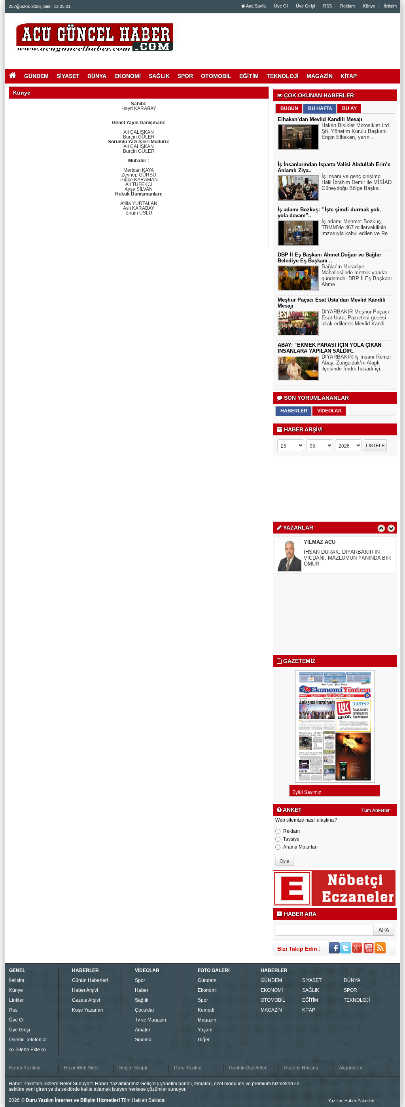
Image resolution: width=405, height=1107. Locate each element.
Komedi (206, 1010)
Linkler (16, 1000)
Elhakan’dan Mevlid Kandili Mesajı (320, 119)
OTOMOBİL (273, 1000)
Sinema (143, 1039)
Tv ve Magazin (150, 1020)
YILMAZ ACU (319, 542)
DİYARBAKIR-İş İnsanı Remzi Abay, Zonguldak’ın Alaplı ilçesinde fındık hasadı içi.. (356, 363)
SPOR (350, 990)
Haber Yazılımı (24, 1068)
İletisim (390, 6)
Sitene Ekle (27, 1049)
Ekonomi (207, 990)
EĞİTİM (310, 1000)
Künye (369, 6)
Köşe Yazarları (87, 1010)
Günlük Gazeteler (248, 1068)
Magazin (207, 1020)
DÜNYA (352, 980)
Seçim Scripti (133, 1068)
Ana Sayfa (255, 6)
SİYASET (312, 980)
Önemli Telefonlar (28, 1039)
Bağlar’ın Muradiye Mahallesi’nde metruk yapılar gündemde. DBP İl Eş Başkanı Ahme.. (357, 275)
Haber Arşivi (85, 990)
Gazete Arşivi (86, 1000)
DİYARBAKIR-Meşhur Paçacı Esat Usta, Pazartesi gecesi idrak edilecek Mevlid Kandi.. (355, 318)
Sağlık (141, 1000)
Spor (140, 980)
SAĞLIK (310, 990)
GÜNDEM (271, 980)
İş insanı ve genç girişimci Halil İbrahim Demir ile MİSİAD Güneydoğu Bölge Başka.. (357, 182)
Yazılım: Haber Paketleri (351, 1100)
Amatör (142, 1030)
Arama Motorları (300, 847)
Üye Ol (281, 6)
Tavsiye (291, 839)
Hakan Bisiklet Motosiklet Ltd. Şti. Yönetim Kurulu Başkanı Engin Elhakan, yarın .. (356, 131)
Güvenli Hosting (301, 1068)
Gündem (207, 980)
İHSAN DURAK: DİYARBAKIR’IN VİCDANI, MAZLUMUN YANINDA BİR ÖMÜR (347, 558)
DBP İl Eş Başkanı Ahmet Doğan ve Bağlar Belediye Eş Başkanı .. (329, 258)
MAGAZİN (271, 1010)
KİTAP (308, 1010)
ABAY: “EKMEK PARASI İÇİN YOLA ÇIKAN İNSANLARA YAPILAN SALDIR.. (329, 348)
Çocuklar (144, 1010)
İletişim (16, 980)
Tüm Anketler (375, 810)
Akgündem (350, 1068)
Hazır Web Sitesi (82, 1068)
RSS (327, 6)
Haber (141, 990)
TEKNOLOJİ (357, 1000)
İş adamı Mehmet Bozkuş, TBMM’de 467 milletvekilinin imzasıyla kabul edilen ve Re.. (356, 227)
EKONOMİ (272, 990)
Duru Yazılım (187, 1068)
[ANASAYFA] (95, 36)
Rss (13, 1010)
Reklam (347, 6)
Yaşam (205, 1030)
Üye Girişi (305, 6)
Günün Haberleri (90, 980)
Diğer (204, 1039)
